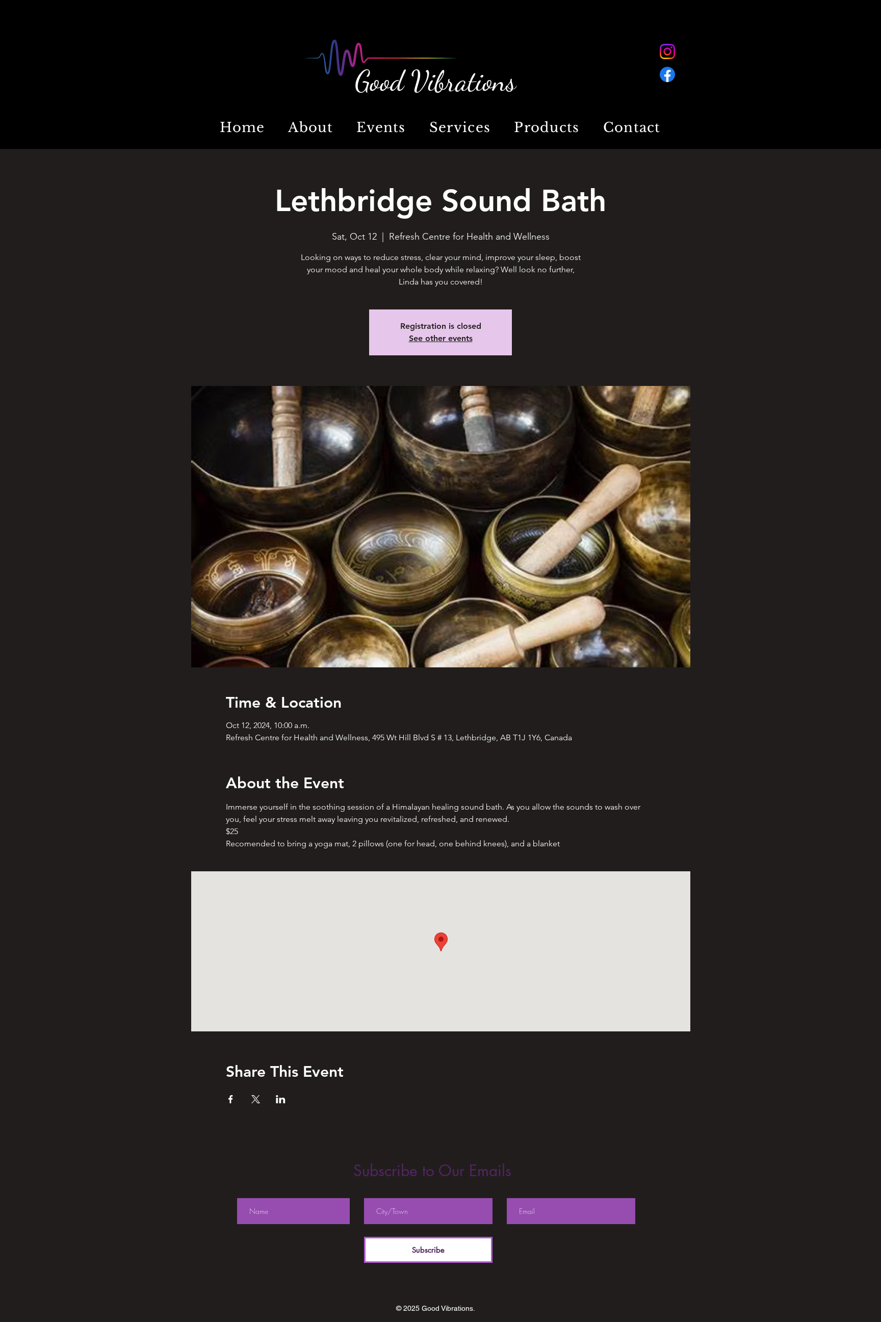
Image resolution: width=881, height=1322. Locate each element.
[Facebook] (667, 74)
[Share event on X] (256, 1099)
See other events (441, 338)
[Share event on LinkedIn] (281, 1099)
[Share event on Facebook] (231, 1099)
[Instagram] (667, 51)
